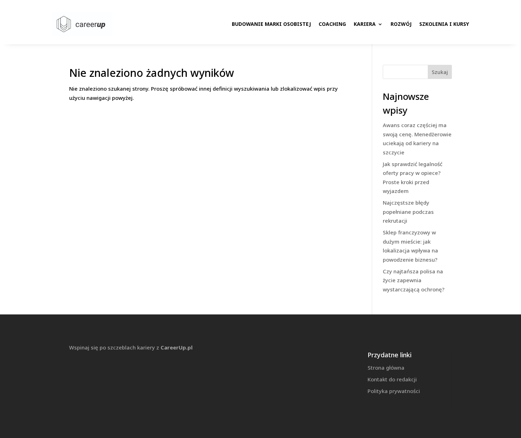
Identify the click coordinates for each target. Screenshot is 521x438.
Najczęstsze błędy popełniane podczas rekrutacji (408, 211)
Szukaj (440, 72)
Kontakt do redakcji (392, 379)
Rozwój (401, 24)
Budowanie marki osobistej (271, 24)
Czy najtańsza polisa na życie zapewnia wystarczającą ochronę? (413, 280)
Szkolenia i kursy (444, 24)
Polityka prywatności (394, 390)
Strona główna (386, 367)
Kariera (365, 24)
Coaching (332, 24)
